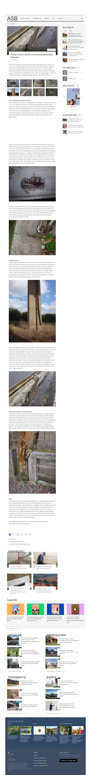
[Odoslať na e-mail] (26, 534)
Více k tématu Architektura (54, 671)
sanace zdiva (21, 541)
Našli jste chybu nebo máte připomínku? (20, 544)
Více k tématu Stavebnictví (15, 713)
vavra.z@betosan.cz (14, 523)
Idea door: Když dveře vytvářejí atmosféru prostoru (75, 60)
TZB (53, 18)
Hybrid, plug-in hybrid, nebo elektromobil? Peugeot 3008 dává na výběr (68, 694)
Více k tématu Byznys (52, 713)
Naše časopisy (69, 86)
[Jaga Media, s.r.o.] (11, 756)
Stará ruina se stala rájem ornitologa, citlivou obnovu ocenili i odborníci (68, 652)
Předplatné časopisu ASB (40, 760)
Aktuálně (13, 539)
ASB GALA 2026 (72, 78)
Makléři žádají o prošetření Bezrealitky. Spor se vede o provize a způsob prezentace (67, 705)
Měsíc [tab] (70, 31)
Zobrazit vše (12, 628)
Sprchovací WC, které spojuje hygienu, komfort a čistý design (76, 126)
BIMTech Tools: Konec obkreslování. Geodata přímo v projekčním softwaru (29, 682)
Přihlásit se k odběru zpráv (68, 760)
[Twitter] (14, 534)
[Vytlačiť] (30, 534)
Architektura (25, 18)
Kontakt (36, 755)
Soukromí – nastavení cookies (41, 765)
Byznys (46, 18)
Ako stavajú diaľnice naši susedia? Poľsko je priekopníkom (13, 737)
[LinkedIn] (18, 534)
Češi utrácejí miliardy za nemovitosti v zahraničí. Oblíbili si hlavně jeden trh (68, 682)
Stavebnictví (37, 18)
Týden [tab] (65, 31)
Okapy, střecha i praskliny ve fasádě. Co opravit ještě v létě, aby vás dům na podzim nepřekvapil (51, 738)
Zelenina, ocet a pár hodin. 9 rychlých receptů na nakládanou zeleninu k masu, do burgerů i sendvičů (77, 739)
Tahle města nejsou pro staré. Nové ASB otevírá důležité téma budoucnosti (35, 618)
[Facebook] (10, 534)
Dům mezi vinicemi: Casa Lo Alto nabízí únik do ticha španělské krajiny (68, 663)
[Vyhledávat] (82, 18)
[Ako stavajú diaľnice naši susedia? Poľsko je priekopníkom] (13, 730)
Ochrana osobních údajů (40, 763)
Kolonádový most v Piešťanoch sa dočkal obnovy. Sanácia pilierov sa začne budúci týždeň (25, 738)
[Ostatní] (65, 18)
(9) (52, 49)
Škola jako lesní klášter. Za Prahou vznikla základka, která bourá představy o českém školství (75, 41)
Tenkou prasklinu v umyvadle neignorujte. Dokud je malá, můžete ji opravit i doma (39, 738)
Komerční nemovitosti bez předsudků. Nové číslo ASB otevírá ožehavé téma (54, 618)
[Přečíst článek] (15, 609)
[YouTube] (22, 534)
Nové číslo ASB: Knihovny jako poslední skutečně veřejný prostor (15, 618)
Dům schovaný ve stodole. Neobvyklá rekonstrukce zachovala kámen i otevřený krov (69, 640)
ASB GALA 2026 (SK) (73, 72)
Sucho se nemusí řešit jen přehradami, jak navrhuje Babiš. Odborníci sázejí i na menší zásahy (30, 652)
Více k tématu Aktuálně (14, 671)
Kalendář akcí (69, 68)
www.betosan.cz (25, 523)
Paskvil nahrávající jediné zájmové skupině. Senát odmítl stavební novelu (30, 663)
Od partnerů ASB (70, 115)
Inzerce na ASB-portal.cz (40, 758)
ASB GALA (60, 18)
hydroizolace (14, 541)
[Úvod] (12, 18)
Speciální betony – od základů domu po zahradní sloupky (75, 132)
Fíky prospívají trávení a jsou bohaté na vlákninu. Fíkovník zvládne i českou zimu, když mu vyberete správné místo (65, 739)
